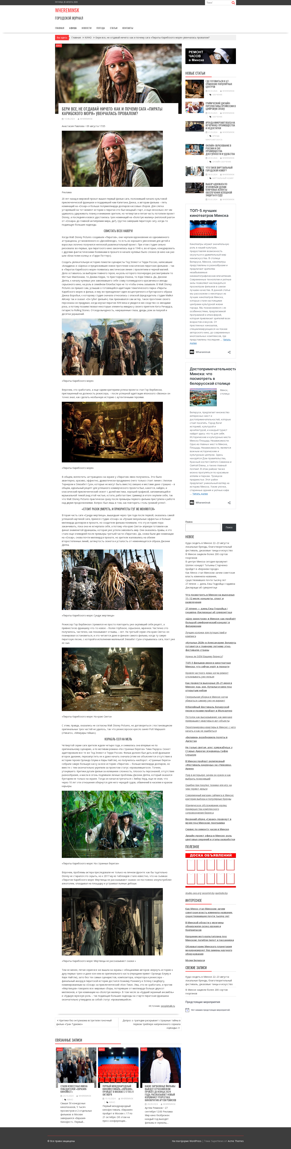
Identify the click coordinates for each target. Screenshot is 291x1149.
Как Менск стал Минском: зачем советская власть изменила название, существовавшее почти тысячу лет (210, 576)
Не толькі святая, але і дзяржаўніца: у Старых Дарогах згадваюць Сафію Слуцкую (209, 751)
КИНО (58, 45)
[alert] (210, 1010)
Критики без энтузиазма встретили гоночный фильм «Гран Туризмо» (84, 1022)
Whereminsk (67, 10)
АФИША (73, 28)
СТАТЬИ (113, 28)
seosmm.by (208, 893)
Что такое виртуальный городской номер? (219, 169)
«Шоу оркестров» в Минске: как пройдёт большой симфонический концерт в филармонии (210, 622)
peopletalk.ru (168, 1006)
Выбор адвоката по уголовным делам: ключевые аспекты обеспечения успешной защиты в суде (219, 189)
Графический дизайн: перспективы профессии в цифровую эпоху (221, 106)
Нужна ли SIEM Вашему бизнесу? (204, 656)
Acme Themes (236, 1141)
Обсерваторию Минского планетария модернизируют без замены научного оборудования (208, 950)
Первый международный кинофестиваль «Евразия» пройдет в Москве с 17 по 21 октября (118, 1090)
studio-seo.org (193, 893)
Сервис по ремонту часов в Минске (207, 829)
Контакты (127, 28)
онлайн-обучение (221, 161)
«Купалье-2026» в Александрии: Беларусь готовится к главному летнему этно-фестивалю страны (210, 646)
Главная (59, 28)
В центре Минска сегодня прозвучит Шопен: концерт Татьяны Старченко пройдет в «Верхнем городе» (206, 565)
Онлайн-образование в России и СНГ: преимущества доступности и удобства (220, 150)
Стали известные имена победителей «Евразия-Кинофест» (73, 1088)
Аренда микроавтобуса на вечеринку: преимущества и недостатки (220, 125)
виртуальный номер (223, 178)
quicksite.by (221, 893)
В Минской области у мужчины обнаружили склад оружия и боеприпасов (204, 926)
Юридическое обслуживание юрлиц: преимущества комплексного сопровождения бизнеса (206, 809)
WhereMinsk (86, 118)
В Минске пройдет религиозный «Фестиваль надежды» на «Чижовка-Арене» (208, 765)
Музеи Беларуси (195, 960)
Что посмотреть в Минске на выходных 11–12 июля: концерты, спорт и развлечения (210, 598)
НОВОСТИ (86, 28)
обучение (217, 94)
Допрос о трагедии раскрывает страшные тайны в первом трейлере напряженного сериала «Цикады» (152, 1024)
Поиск (189, 521)
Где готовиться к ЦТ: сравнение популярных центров (219, 83)
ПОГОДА (100, 28)
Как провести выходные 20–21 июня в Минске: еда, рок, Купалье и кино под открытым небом (208, 686)
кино (70, 1099)
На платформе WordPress (186, 1141)
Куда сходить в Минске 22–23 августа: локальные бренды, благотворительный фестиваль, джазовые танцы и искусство (209, 546)
